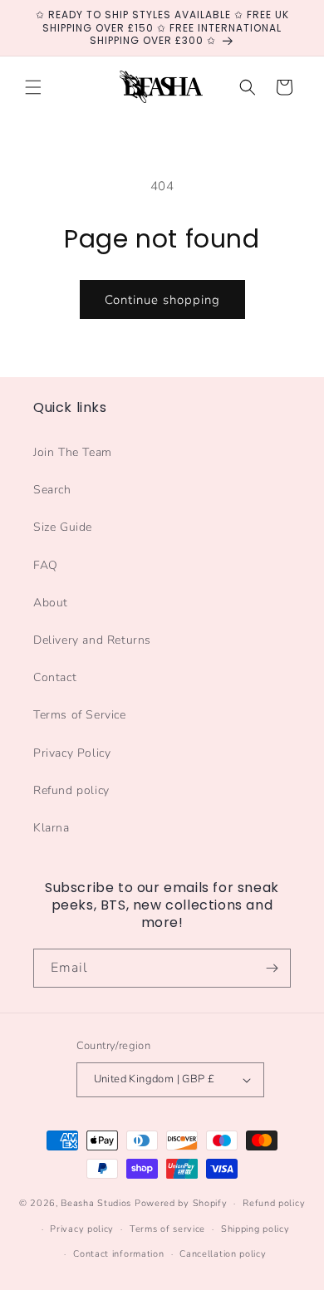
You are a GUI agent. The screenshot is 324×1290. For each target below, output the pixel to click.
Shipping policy (255, 1229)
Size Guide (62, 527)
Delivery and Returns (92, 640)
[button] (33, 87)
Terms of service (167, 1229)
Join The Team (72, 452)
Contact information (118, 1254)
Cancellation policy (222, 1254)
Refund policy (71, 790)
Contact (54, 677)
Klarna (51, 828)
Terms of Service (79, 715)
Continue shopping (162, 300)
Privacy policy (82, 1229)
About (50, 603)
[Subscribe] (271, 968)
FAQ (45, 565)
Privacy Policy (71, 753)
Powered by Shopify (181, 1203)
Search (52, 490)
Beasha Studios (96, 1203)
